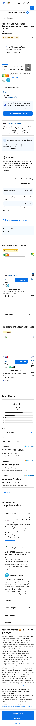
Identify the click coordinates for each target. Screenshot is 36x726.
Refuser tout (18, 718)
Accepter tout (18, 714)
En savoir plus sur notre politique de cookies (17, 685)
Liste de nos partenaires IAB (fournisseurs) (17, 706)
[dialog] (18, 676)
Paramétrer (18, 723)
